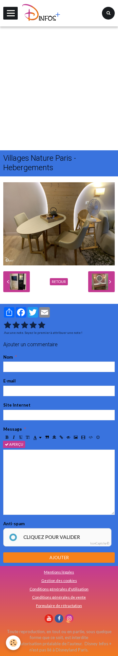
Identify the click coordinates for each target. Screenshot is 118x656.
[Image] (76, 437)
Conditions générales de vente (59, 597)
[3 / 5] (24, 325)
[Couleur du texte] (37, 437)
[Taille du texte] (27, 437)
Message (12, 429)
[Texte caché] (68, 437)
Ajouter (59, 557)
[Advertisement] (59, 88)
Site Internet (16, 405)
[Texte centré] (54, 437)
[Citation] (47, 437)
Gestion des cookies (59, 580)
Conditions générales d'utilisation (59, 589)
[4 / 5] (33, 325)
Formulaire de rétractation (59, 605)
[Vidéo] (83, 437)
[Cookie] (13, 642)
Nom (8, 357)
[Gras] (6, 437)
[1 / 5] (7, 325)
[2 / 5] (16, 325)
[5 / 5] (41, 325)
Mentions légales (59, 572)
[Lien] (61, 437)
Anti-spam (14, 523)
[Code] (91, 437)
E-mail (9, 380)
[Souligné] (20, 437)
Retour (59, 281)
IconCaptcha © (99, 543)
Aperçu (16, 444)
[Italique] (13, 437)
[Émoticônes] (98, 437)
